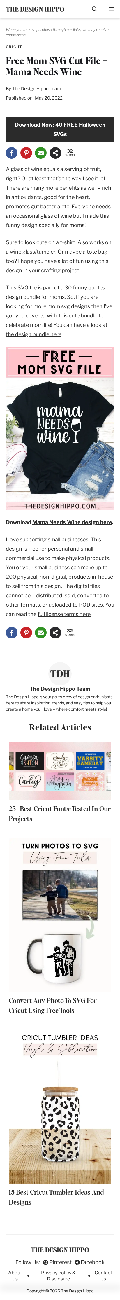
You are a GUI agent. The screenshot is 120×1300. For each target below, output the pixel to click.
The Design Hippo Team (36, 88)
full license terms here (64, 614)
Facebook (93, 1262)
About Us (15, 1276)
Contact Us (103, 1276)
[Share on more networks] (55, 153)
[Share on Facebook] (11, 153)
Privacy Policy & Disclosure (58, 1276)
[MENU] (111, 9)
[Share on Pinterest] (26, 153)
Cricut (14, 46)
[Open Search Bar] (94, 9)
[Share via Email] (41, 153)
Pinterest (60, 1262)
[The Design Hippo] (35, 9)
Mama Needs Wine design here (72, 522)
